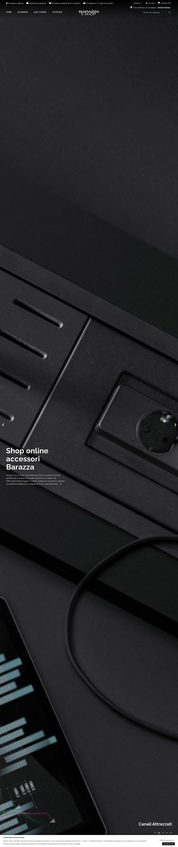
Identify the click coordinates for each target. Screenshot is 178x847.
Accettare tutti (168, 844)
